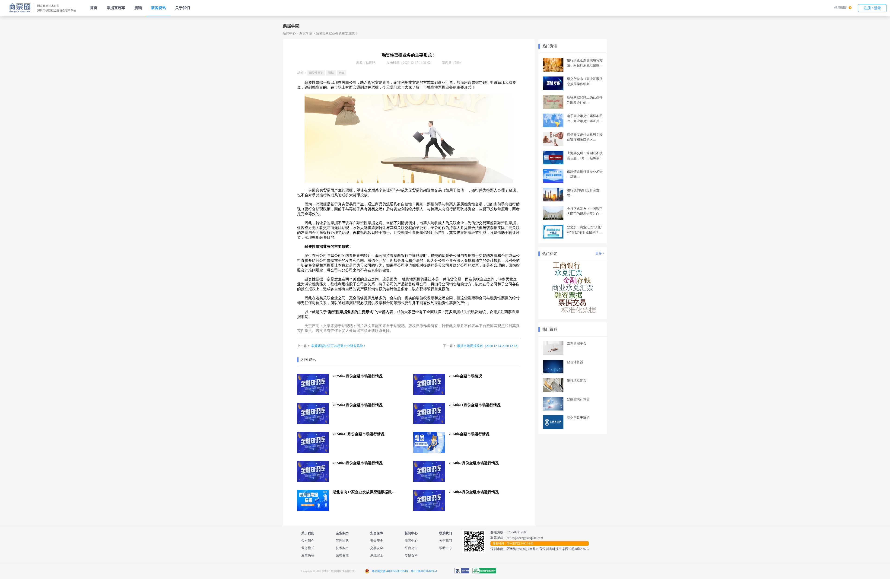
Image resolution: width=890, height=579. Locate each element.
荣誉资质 (342, 555)
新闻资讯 (158, 8)
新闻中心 (289, 33)
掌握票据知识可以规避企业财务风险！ (338, 346)
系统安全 (376, 555)
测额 (138, 8)
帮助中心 (445, 548)
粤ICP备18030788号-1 (424, 571)
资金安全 (376, 540)
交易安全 (376, 548)
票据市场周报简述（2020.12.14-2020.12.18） (488, 346)
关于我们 (182, 8)
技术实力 (342, 548)
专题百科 (411, 555)
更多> (599, 253)
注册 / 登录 (872, 8)
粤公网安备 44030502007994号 (390, 571)
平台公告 (411, 548)
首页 (93, 8)
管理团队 (342, 540)
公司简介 (307, 540)
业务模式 (307, 548)
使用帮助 (840, 8)
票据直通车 (116, 8)
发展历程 (307, 555)
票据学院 (305, 33)
